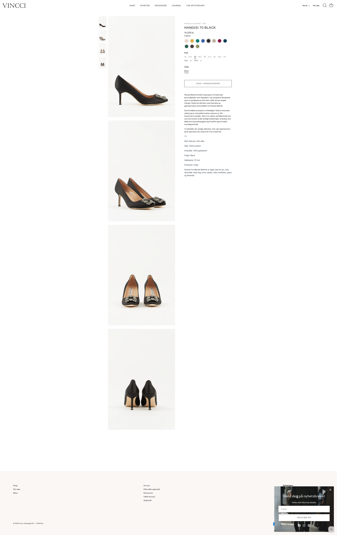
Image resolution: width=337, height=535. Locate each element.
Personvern (148, 493)
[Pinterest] (309, 525)
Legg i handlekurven (208, 83)
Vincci (21, 523)
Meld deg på (304, 518)
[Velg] (330, 490)
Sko (204, 24)
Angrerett (147, 500)
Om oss (146, 486)
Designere (161, 6)
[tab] (208, 137)
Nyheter (145, 6)
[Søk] (325, 5)
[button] (186, 41)
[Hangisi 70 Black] (102, 22)
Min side (316, 5)
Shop (132, 6)
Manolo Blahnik (192, 24)
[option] (102, 23)
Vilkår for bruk (149, 497)
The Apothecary (195, 6)
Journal (176, 6)
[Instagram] (304, 525)
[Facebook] (299, 525)
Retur (15, 493)
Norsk (305, 5)
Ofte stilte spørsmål (151, 489)
